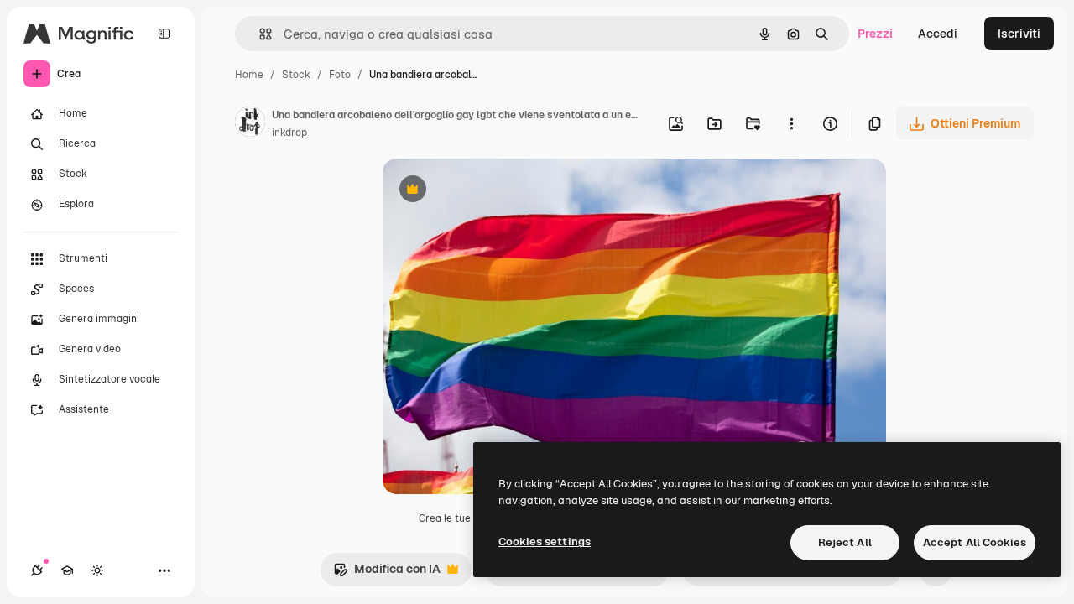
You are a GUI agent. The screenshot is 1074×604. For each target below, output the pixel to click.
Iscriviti (1019, 33)
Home (249, 74)
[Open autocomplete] (259, 34)
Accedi (937, 33)
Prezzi (875, 33)
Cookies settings (544, 541)
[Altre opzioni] (791, 123)
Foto (340, 74)
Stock (296, 74)
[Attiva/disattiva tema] (97, 570)
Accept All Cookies (974, 542)
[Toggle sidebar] (164, 33)
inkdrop (289, 132)
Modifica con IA (387, 573)
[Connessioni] (36, 570)
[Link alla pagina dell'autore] (250, 124)
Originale (493, 191)
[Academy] (67, 570)
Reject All (845, 542)
